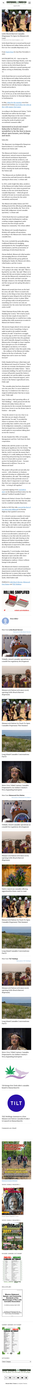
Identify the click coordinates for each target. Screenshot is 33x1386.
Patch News (10, 52)
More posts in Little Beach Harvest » (22, 632)
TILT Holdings (17, 584)
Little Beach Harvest (16, 582)
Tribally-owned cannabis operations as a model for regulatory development (16, 660)
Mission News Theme (11, 1383)
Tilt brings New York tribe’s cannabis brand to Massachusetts (15, 1086)
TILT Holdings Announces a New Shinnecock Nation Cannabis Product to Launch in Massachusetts (16, 1118)
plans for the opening (14, 102)
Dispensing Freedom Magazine (9, 1180)
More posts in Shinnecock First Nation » (21, 797)
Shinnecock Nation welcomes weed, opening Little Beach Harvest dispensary (15, 692)
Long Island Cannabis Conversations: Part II (15, 755)
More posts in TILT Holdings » (24, 961)
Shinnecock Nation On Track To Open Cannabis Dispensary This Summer (16, 724)
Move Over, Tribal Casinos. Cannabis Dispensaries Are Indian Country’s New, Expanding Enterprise (15, 787)
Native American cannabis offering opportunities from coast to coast (15, 890)
